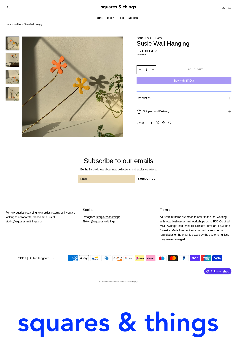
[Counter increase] (153, 69)
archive (17, 24)
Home (8, 24)
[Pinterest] (163, 122)
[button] (26, 7)
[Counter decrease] (140, 69)
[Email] (169, 122)
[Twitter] (157, 122)
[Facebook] (151, 122)
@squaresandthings (108, 217)
